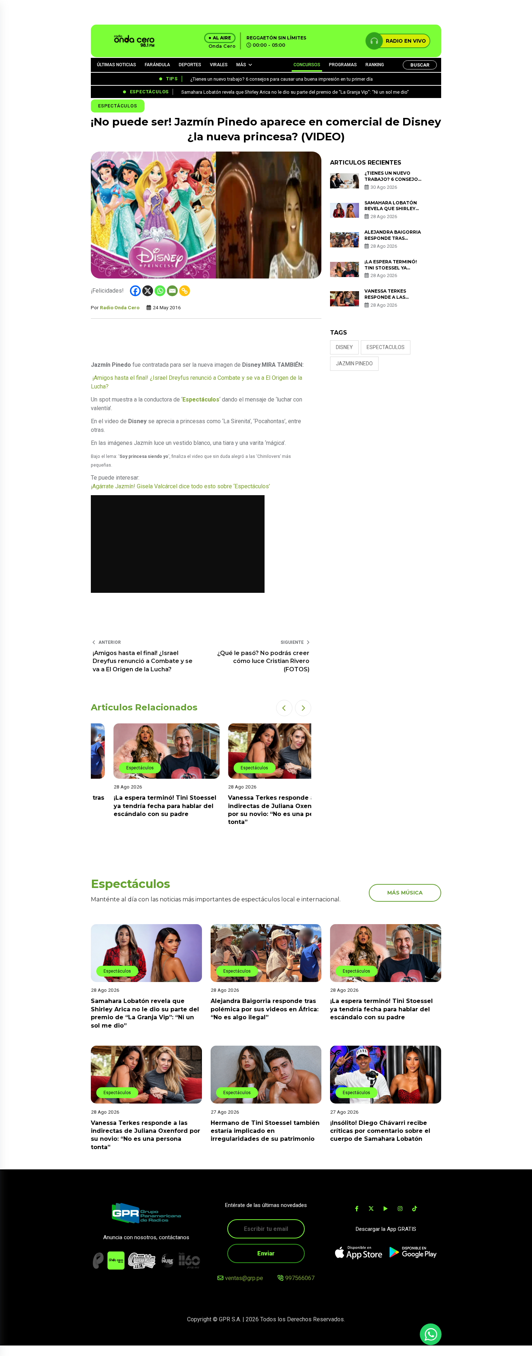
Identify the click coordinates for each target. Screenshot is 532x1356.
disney (344, 347)
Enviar (266, 1253)
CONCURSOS (307, 64)
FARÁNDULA (157, 64)
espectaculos (386, 347)
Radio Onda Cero (119, 307)
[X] (147, 290)
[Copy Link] (184, 290)
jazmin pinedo (354, 363)
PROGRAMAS (343, 64)
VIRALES (219, 64)
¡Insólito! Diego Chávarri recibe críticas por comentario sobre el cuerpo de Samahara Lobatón (380, 1130)
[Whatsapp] (160, 290)
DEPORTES (190, 64)
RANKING (375, 64)
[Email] (172, 290)
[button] (284, 708)
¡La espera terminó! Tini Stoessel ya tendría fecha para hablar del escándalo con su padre (142, 805)
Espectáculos (117, 106)
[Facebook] (135, 290)
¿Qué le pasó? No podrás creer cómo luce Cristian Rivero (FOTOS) (263, 661)
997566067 (299, 1278)
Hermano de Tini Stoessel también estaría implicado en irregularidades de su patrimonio (265, 1130)
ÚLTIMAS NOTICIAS (116, 64)
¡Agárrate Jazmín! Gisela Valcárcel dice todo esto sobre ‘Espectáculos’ (180, 486)
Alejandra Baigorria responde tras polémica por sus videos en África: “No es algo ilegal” (264, 1009)
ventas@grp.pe (244, 1278)
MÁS (241, 64)
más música (405, 892)
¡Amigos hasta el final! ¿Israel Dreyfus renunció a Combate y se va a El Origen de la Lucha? (196, 382)
